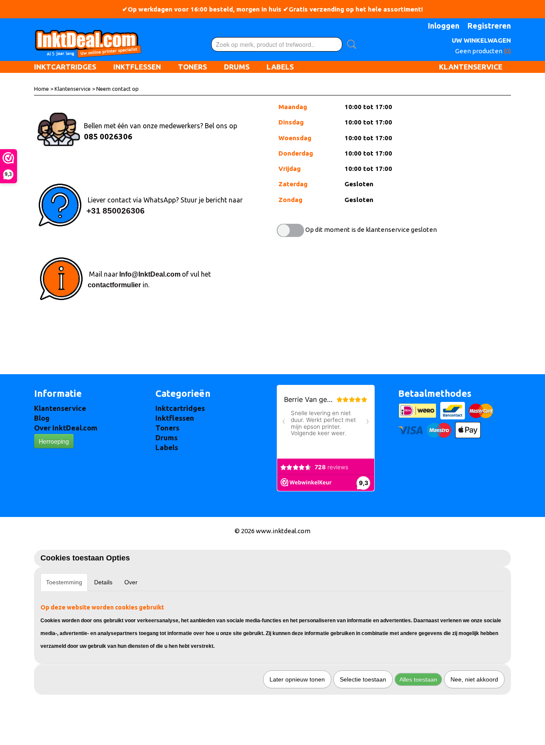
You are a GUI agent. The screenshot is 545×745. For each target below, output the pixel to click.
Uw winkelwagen (481, 40)
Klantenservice (470, 67)
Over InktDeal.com (66, 428)
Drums (237, 67)
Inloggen (443, 25)
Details (103, 582)
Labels (280, 67)
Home (41, 89)
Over (131, 582)
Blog (41, 418)
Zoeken (350, 44)
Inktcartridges (65, 67)
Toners (192, 67)
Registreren (489, 25)
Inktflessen (137, 67)
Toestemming (64, 582)
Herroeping (54, 441)
